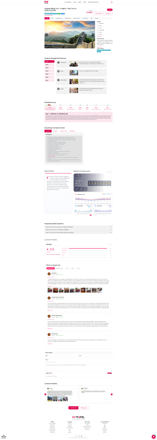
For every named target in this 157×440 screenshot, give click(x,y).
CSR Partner (70, 426)
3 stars (72, 268)
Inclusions (48, 131)
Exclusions (55, 131)
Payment (69, 432)
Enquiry (108, 13)
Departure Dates (59, 18)
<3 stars (78, 268)
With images (60, 268)
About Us (69, 423)
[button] (93, 34)
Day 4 (47, 71)
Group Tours (87, 429)
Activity (74, 2)
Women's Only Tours (87, 426)
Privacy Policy (52, 426)
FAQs (92, 18)
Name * (46, 355)
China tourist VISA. (51, 156)
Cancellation (72, 131)
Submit (109, 373)
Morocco (104, 432)
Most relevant (50, 268)
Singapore (105, 430)
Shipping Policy (52, 427)
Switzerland (105, 423)
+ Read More (99, 36)
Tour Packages (67, 2)
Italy (104, 424)
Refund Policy (52, 424)
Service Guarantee (70, 427)
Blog (70, 430)
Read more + (50, 286)
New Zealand (104, 429)
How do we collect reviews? (53, 254)
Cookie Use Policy (52, 429)
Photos (47, 18)
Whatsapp (84, 408)
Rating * (46, 359)
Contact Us (70, 424)
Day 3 (47, 67)
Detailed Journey (68, 18)
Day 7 (47, 80)
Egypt (105, 426)
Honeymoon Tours (87, 427)
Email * (80, 355)
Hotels (84, 2)
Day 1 (47, 61)
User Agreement (52, 430)
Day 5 (47, 74)
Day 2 (47, 64)
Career (70, 429)
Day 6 (47, 77)
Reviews (96, 18)
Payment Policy (63, 131)
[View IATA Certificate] (4, 436)
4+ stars (67, 268)
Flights (79, 2)
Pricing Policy (52, 432)
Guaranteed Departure (93, 2)
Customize (98, 13)
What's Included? (76, 18)
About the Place (85, 18)
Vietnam (104, 427)
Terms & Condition (52, 423)
